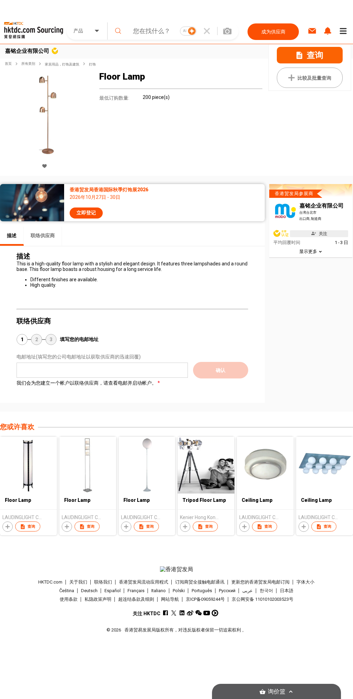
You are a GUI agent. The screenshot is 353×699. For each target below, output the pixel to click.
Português (202, 590)
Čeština (66, 590)
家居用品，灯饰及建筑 (62, 64)
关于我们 (78, 582)
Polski (179, 590)
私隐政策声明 (97, 599)
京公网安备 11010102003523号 (262, 599)
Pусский (227, 590)
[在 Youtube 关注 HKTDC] (206, 613)
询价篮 (276, 691)
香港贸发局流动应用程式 (143, 582)
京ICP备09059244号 (205, 599)
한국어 (266, 590)
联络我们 (103, 582)
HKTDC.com (50, 582)
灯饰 (92, 64)
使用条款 (69, 599)
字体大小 (305, 582)
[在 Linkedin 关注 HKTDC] (182, 613)
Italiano (158, 590)
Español (112, 590)
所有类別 (28, 63)
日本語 (286, 590)
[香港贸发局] (177, 569)
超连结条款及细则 (136, 599)
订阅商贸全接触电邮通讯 (199, 582)
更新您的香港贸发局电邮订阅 (260, 582)
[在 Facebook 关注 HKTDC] (165, 613)
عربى (247, 590)
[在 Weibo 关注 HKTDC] (190, 613)
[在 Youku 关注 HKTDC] (215, 613)
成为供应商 (273, 31)
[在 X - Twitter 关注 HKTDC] (173, 613)
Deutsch (89, 590)
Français (136, 590)
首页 (8, 63)
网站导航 (170, 599)
